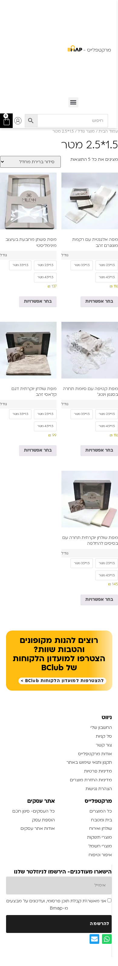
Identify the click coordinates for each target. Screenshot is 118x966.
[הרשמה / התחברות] (18, 120)
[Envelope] (94, 939)
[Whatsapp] (107, 939)
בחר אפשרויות (99, 302)
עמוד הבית (108, 131)
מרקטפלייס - (97, 50)
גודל (64, 255)
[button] (73, 102)
